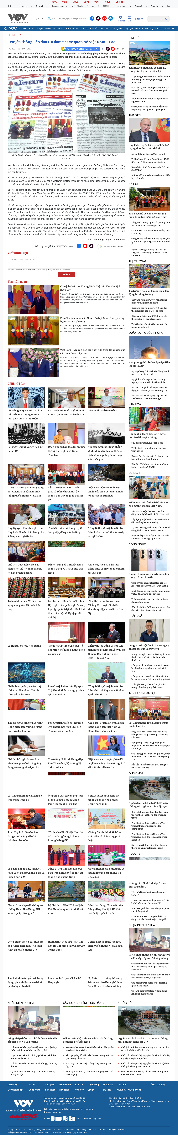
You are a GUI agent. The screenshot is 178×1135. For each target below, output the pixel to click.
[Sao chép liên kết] (118, 49)
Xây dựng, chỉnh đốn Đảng (83, 1002)
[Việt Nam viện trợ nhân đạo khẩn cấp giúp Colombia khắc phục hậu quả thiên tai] (106, 474)
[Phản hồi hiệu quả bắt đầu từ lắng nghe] (66, 964)
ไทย (168, 6)
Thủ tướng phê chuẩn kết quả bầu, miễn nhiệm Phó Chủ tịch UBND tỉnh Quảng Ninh (150, 756)
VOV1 (54, 2)
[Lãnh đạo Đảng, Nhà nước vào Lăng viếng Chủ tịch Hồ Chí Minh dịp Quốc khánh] (106, 891)
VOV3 (75, 2)
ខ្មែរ (93, 6)
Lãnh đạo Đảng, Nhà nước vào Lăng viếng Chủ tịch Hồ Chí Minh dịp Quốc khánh (105, 909)
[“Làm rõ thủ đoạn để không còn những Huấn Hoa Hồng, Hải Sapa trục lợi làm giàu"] (26, 891)
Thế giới (39, 28)
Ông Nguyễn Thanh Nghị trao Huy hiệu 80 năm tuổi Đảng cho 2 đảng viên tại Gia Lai (26, 532)
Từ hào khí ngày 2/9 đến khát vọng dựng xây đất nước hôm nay (25, 605)
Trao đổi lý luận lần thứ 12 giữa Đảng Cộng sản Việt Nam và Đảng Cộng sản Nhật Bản (106, 726)
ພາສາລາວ (122, 6)
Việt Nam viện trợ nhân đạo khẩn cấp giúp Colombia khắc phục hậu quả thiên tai (105, 491)
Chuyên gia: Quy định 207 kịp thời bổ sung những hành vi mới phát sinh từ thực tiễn (25, 414)
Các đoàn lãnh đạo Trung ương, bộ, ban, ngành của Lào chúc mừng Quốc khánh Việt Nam (26, 491)
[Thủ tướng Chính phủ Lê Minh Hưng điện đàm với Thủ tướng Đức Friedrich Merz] (26, 709)
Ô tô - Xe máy (101, 28)
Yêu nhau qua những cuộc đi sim (147, 443)
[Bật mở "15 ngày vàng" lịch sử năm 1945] (26, 433)
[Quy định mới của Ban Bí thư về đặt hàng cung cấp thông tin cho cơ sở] (106, 855)
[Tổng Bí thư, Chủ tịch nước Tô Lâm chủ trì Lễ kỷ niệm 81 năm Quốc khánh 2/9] (106, 672)
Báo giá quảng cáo (52, 1112)
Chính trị (23, 28)
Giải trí (167, 28)
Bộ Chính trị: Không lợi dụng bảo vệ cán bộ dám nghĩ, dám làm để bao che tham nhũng (105, 982)
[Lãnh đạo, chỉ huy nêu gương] (26, 632)
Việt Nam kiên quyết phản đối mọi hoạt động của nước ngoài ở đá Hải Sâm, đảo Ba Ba (106, 763)
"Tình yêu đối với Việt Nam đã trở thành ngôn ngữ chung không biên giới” (65, 836)
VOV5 (97, 2)
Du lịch (134, 472)
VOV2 (64, 2)
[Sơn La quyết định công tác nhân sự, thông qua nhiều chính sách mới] (106, 782)
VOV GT (119, 2)
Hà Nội (38, 19)
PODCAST (135, 853)
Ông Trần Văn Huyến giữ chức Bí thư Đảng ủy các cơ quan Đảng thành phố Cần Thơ (65, 799)
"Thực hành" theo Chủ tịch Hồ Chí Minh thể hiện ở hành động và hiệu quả (66, 649)
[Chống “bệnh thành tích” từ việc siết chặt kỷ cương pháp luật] (106, 819)
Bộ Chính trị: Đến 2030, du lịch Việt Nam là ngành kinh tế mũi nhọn (66, 909)
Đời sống (149, 28)
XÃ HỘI (133, 183)
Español (154, 6)
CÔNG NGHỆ (137, 544)
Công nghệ (128, 28)
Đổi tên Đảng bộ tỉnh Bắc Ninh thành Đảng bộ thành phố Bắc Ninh (65, 568)
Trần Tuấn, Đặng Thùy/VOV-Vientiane (105, 239)
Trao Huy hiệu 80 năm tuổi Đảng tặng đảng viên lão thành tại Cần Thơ (106, 568)
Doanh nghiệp (115, 28)
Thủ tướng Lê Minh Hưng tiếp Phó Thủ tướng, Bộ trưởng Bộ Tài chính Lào (65, 763)
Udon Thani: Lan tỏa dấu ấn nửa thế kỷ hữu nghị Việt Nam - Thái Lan (66, 451)
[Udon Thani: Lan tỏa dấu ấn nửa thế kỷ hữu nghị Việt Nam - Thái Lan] (66, 433)
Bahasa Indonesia (60, 6)
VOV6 (107, 2)
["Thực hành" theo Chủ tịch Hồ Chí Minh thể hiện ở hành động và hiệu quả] (66, 632)
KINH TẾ (134, 38)
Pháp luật (80, 28)
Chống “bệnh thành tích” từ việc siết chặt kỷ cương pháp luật (104, 836)
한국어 (106, 6)
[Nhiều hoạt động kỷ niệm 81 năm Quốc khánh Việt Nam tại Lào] (106, 928)
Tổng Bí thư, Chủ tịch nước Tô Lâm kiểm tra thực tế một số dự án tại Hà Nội (106, 532)
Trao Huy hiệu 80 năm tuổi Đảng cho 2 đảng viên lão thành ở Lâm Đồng (23, 836)
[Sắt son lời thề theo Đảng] (106, 397)
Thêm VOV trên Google (112, 246)
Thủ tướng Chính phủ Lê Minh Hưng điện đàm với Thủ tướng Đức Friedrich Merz (25, 726)
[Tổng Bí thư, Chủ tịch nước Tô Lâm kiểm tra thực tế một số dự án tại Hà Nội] (106, 514)
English (139, 19)
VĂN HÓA (135, 404)
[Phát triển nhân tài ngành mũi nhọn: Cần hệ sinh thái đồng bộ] (66, 397)
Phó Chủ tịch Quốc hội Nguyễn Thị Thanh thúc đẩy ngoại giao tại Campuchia (66, 690)
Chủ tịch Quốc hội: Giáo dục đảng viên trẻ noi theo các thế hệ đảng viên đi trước (25, 568)
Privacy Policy (47, 269)
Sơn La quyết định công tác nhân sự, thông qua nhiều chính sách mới (103, 799)
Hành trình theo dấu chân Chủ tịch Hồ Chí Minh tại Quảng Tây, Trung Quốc (66, 945)
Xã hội (31, 28)
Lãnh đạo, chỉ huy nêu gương (24, 645)
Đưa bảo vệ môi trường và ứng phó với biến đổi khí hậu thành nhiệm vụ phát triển (150, 90)
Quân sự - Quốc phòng (129, 1090)
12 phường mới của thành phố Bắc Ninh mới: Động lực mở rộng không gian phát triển (150, 79)
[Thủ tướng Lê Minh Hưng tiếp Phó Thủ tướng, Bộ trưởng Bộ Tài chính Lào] (66, 745)
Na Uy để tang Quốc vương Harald (148, 154)
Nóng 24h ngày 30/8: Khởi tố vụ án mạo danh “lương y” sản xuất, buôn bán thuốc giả (150, 657)
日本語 (80, 6)
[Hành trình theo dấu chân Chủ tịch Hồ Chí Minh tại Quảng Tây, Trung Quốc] (66, 928)
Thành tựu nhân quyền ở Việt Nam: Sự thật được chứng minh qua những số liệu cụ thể (150, 966)
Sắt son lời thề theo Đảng (102, 410)
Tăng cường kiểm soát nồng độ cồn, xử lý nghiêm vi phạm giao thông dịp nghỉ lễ (150, 241)
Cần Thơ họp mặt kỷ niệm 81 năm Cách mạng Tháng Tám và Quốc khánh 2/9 (26, 872)
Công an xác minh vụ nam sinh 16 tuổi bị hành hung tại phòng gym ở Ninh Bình (150, 668)
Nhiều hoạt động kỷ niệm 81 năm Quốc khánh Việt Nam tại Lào (105, 945)
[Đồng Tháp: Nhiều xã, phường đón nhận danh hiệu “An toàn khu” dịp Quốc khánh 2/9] (26, 928)
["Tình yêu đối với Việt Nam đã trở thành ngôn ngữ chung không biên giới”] (66, 819)
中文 (10, 6)
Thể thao (90, 28)
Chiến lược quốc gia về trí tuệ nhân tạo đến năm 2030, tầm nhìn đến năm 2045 (24, 690)
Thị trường (69, 28)
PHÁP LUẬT (136, 615)
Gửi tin (66, 274)
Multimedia (50, 28)
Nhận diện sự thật (143, 925)
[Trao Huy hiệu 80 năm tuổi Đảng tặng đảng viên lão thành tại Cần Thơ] (106, 551)
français (23, 6)
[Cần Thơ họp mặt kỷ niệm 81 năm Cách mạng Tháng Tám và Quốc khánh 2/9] (26, 855)
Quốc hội (136, 773)
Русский (138, 6)
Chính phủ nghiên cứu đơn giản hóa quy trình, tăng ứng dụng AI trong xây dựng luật (24, 763)
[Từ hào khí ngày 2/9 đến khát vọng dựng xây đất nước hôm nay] (26, 587)
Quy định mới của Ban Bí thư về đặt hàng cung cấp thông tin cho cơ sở (106, 872)
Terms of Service (61, 269)
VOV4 (86, 2)
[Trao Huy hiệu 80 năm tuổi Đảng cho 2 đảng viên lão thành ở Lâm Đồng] (26, 819)
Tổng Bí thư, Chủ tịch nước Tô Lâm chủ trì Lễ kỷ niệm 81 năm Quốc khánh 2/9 (106, 690)
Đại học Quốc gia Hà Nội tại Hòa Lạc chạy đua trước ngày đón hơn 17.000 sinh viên (149, 252)
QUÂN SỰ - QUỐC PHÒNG (146, 332)
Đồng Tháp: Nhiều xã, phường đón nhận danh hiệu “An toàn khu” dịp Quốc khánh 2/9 (25, 945)
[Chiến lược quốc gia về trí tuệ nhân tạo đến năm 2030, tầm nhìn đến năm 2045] (26, 672)
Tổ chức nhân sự (142, 693)
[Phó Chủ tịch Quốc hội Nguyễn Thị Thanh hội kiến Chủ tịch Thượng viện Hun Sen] (66, 709)
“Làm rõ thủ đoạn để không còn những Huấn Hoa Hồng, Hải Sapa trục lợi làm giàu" (26, 909)
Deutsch (39, 6)
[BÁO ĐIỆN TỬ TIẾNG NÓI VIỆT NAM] (18, 19)
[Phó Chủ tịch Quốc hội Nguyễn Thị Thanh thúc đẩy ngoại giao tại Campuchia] (66, 672)
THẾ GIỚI (135, 115)
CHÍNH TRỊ (15, 35)
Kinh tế (59, 28)
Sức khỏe (139, 28)
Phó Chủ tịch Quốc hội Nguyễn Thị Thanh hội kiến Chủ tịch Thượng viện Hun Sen (65, 726)
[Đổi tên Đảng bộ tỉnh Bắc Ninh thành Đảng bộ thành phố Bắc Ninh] (66, 551)
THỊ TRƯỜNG (137, 261)
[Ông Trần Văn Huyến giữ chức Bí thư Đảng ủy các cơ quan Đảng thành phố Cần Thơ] (66, 782)
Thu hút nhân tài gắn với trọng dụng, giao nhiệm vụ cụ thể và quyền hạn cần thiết (26, 982)
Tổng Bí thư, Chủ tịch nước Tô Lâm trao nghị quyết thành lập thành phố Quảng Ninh (66, 872)
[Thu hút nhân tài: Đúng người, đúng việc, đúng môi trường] (66, 514)
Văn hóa (158, 28)
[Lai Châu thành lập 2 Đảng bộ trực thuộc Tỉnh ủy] (26, 782)
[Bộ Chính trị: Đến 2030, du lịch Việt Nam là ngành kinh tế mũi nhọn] (66, 891)
